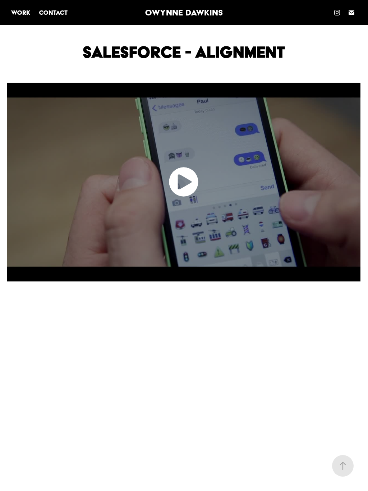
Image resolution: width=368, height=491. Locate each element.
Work (20, 12)
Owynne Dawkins (184, 13)
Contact (53, 12)
